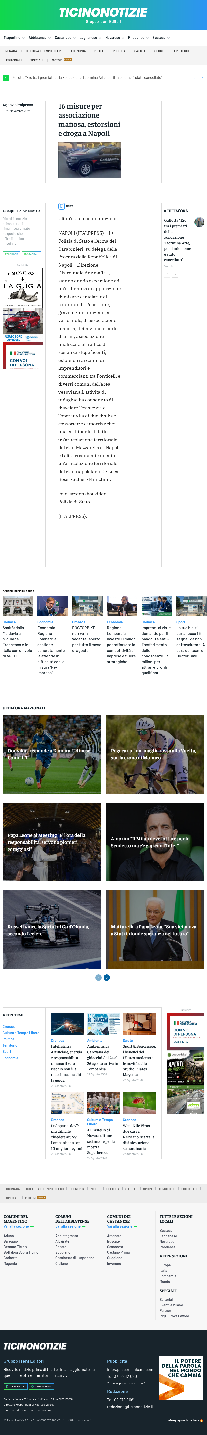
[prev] (194, 78)
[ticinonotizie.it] (103, 12)
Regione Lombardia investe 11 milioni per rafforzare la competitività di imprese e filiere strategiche (122, 644)
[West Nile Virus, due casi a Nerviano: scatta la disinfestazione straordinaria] (139, 1103)
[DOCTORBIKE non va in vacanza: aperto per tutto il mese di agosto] (87, 606)
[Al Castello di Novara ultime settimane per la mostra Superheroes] (103, 1103)
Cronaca (9, 622)
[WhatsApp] (75, 550)
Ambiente (95, 1041)
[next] (202, 78)
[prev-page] (167, 274)
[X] (114, 538)
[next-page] (175, 274)
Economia (45, 622)
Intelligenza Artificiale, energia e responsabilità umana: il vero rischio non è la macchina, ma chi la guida (66, 1062)
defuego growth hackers (183, 1420)
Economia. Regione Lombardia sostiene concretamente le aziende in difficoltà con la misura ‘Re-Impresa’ (51, 650)
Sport (180, 622)
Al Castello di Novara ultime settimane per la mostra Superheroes (101, 1141)
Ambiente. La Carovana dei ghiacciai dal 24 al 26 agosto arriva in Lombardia (102, 1057)
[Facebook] (102, 538)
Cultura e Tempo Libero (100, 1122)
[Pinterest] (63, 550)
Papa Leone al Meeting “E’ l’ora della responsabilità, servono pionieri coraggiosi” (46, 842)
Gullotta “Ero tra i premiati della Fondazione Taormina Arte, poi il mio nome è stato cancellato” (87, 77)
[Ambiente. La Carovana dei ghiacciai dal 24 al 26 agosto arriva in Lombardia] (103, 1024)
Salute (128, 1041)
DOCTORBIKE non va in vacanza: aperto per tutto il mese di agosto (86, 639)
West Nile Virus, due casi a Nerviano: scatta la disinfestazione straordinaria (139, 1137)
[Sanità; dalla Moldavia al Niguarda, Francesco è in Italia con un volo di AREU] (18, 606)
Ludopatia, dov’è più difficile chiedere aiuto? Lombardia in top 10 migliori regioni (66, 1137)
